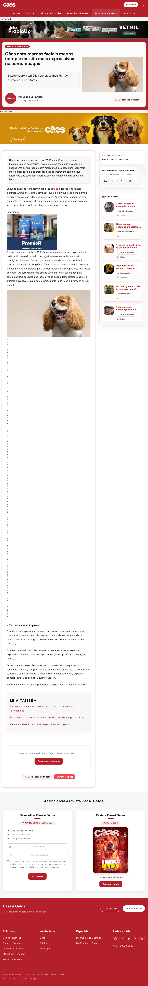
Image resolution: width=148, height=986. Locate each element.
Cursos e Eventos (12, 943)
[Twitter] (135, 938)
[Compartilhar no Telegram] (129, 181)
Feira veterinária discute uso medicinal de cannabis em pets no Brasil (47, 717)
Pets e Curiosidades (106, 13)
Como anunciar (110, 908)
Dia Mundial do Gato (86, 943)
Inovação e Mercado (77, 13)
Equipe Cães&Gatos (33, 96)
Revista (29, 13)
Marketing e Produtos (14, 954)
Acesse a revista (111, 884)
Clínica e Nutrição (12, 937)
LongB (33, 978)
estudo (54, 188)
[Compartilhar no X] (121, 181)
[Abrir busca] (142, 4)
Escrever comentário (49, 761)
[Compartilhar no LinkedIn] (113, 181)
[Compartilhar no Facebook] (138, 181)
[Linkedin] (122, 938)
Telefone (44, 943)
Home (105, 159)
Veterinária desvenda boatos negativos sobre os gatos (39, 724)
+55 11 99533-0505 (123, 945)
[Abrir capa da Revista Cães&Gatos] (110, 850)
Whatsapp (45, 948)
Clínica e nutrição (50, 13)
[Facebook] (128, 938)
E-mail (43, 937)
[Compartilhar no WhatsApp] (105, 181)
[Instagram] (115, 938)
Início (16, 13)
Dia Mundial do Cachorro (88, 937)
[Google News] (142, 938)
